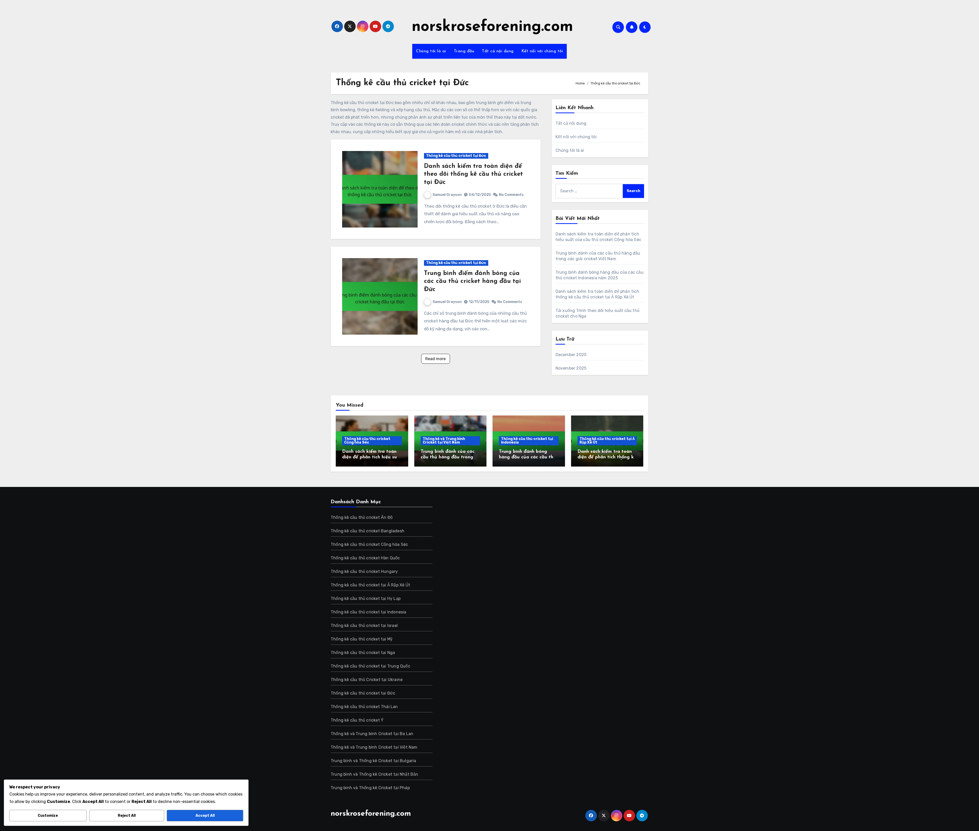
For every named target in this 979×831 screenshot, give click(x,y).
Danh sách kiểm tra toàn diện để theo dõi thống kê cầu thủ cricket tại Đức (473, 174)
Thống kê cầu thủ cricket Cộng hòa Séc (367, 441)
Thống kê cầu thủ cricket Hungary (364, 571)
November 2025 (571, 368)
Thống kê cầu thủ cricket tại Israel (364, 625)
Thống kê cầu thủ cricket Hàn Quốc (365, 558)
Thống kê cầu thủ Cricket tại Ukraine (367, 679)
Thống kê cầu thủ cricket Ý (357, 720)
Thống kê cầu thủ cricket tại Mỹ (361, 639)
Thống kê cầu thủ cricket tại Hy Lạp (366, 598)
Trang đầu (464, 51)
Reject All (127, 815)
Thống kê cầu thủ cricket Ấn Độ (362, 517)
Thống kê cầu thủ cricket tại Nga (363, 652)
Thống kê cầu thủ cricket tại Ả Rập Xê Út (607, 441)
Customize (48, 815)
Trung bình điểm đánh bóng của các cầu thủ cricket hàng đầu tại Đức (472, 281)
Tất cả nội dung (498, 51)
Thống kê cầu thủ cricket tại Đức (456, 156)
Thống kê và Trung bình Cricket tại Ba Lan (372, 733)
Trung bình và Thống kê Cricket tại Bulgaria (373, 760)
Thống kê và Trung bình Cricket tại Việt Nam (444, 441)
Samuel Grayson (447, 195)
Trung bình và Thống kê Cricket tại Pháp (370, 787)
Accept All (205, 815)
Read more (435, 358)
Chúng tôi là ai (431, 51)
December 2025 (571, 354)
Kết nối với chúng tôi (542, 51)
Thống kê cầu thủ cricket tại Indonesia (527, 441)
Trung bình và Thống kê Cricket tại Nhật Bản (374, 774)
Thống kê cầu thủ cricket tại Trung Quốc (370, 666)
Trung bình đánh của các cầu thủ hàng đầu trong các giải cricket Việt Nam (449, 457)
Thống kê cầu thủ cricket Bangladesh (367, 530)
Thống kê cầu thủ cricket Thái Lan (364, 706)
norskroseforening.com (492, 27)
